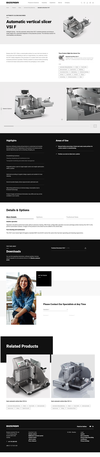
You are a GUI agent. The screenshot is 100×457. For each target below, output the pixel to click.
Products (14, 7)
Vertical (61, 74)
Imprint (82, 434)
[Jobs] (90, 2)
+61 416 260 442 (12, 441)
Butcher (76, 74)
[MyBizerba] (87, 2)
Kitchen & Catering (84, 72)
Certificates (84, 439)
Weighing (81, 69)
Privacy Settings (85, 441)
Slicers (20, 7)
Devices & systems (72, 77)
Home (7, 7)
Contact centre (32, 437)
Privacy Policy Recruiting (87, 437)
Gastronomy (73, 69)
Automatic (68, 74)
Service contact (32, 434)
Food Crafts (84, 67)
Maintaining (74, 72)
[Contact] (84, 2)
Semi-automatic (63, 69)
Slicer (81, 77)
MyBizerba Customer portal (35, 435)
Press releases (32, 441)
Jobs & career (32, 439)
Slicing (82, 74)
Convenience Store (64, 72)
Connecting (62, 77)
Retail (76, 67)
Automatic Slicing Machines (29, 7)
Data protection (85, 435)
